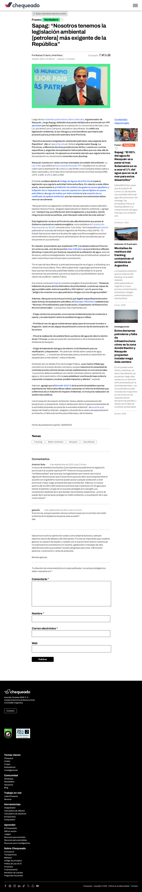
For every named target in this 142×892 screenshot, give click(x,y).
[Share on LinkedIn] (106, 55)
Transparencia (10, 855)
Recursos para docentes (14, 837)
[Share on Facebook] (100, 55)
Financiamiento (11, 870)
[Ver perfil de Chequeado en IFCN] (8, 733)
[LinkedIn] (20, 886)
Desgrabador (10, 808)
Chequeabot (9, 820)
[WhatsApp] (34, 886)
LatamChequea (11, 796)
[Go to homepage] (21, 5)
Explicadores (9, 767)
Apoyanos (8, 785)
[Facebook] (6, 886)
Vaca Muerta (89, 442)
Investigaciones (121, 327)
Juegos (7, 834)
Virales (7, 761)
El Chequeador (10, 828)
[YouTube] (37, 886)
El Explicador (131, 244)
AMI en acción (10, 831)
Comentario (40, 579)
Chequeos (8, 758)
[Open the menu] (135, 5)
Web (35, 643)
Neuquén (73, 442)
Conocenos (9, 852)
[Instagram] (15, 886)
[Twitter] (29, 886)
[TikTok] (24, 886)
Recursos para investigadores (17, 843)
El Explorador (10, 817)
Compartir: (93, 55)
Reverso (8, 799)
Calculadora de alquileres (15, 814)
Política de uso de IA (13, 864)
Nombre (38, 613)
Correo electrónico (45, 628)
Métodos (8, 858)
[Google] (11, 886)
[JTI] (23, 733)
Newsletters (9, 782)
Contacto (10, 711)
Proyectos (8, 867)
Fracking (38, 442)
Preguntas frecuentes (13, 876)
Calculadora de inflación (14, 811)
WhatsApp (8, 779)
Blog (6, 788)
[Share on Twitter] (103, 55)
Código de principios (13, 861)
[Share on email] (109, 55)
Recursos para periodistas (15, 840)
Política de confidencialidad (118, 886)
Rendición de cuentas (13, 873)
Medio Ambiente (55, 442)
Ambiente (118, 244)
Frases (36, 19)
